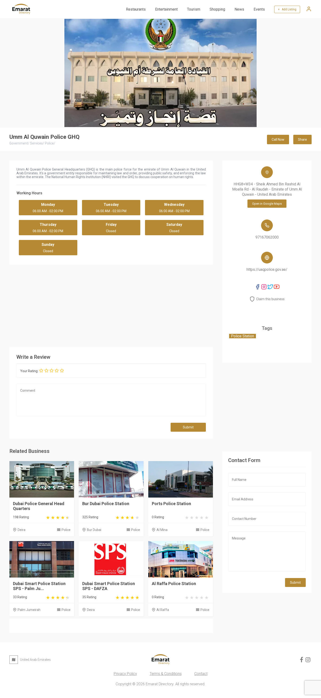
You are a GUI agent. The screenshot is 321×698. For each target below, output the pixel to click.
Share (302, 139)
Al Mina (162, 530)
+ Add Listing (287, 9)
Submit (188, 427)
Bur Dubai (94, 530)
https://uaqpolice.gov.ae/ (267, 269)
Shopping (217, 9)
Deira (21, 530)
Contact (200, 673)
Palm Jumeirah (29, 610)
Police (66, 530)
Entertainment (166, 9)
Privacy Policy (125, 673)
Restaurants (136, 9)
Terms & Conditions (166, 673)
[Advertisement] (111, 305)
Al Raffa (163, 610)
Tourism (193, 9)
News (239, 9)
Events (259, 9)
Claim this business (270, 299)
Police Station (242, 336)
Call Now (278, 139)
